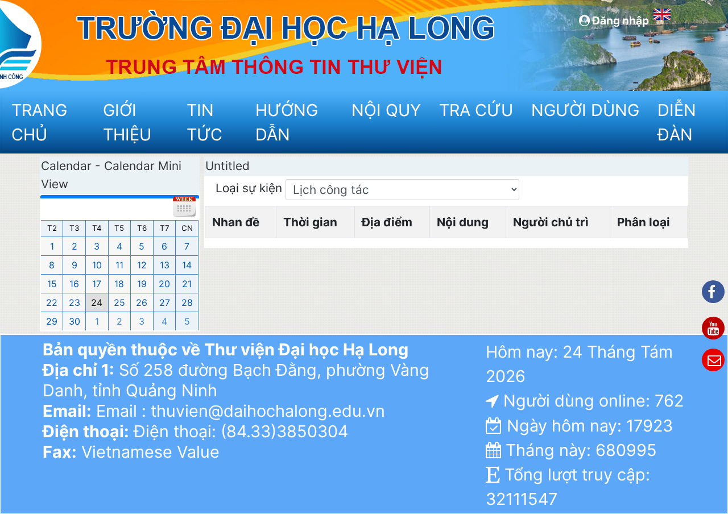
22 (51, 302)
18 (119, 283)
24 (96, 302)
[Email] (713, 360)
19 (142, 283)
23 (74, 302)
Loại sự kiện (251, 188)
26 (141, 302)
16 (74, 283)
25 (119, 302)
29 (51, 321)
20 (164, 283)
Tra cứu (476, 110)
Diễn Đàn (676, 122)
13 (164, 265)
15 (52, 283)
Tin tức (204, 122)
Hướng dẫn (286, 122)
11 (119, 265)
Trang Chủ (39, 122)
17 (96, 283)
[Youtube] (713, 328)
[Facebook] (713, 291)
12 (142, 265)
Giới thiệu (127, 122)
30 (74, 321)
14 (187, 265)
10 (97, 265)
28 (187, 302)
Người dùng (583, 110)
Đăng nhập (619, 20)
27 (164, 302)
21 (187, 283)
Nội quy (386, 110)
